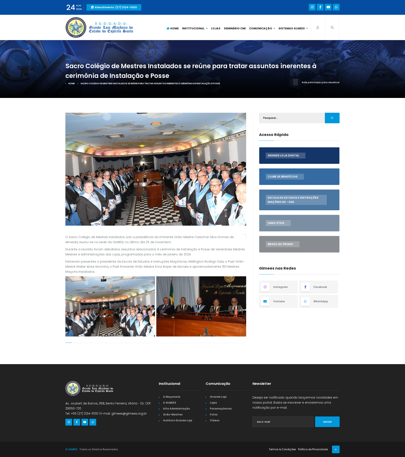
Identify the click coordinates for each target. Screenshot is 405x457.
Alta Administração (176, 408)
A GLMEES (169, 402)
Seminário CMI (235, 28)
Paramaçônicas (221, 408)
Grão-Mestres (172, 414)
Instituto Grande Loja (177, 420)
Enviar (327, 421)
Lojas (215, 28)
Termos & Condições (282, 449)
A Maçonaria (171, 397)
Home (174, 28)
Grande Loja (218, 397)
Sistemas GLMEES (291, 28)
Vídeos (214, 420)
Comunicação (261, 28)
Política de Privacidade (313, 449)
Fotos (213, 414)
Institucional (193, 28)
